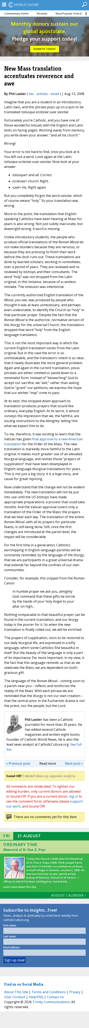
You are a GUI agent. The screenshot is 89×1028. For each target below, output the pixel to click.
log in (73, 796)
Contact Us (55, 997)
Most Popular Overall (69, 13)
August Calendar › (68, 895)
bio (31, 93)
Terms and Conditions (48, 992)
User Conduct (14, 997)
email (55, 93)
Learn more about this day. (20, 887)
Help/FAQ (36, 997)
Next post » (74, 763)
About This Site (16, 992)
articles (42, 93)
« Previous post (18, 763)
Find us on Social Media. (24, 984)
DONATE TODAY (45, 49)
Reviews (42, 13)
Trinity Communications (51, 1002)
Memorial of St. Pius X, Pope (24, 849)
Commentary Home (16, 13)
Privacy (74, 992)
